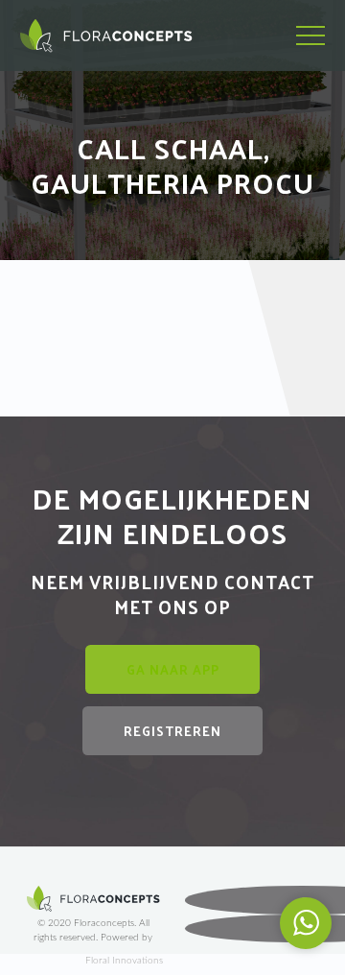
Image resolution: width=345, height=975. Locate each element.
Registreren (172, 731)
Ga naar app (172, 669)
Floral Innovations (124, 960)
